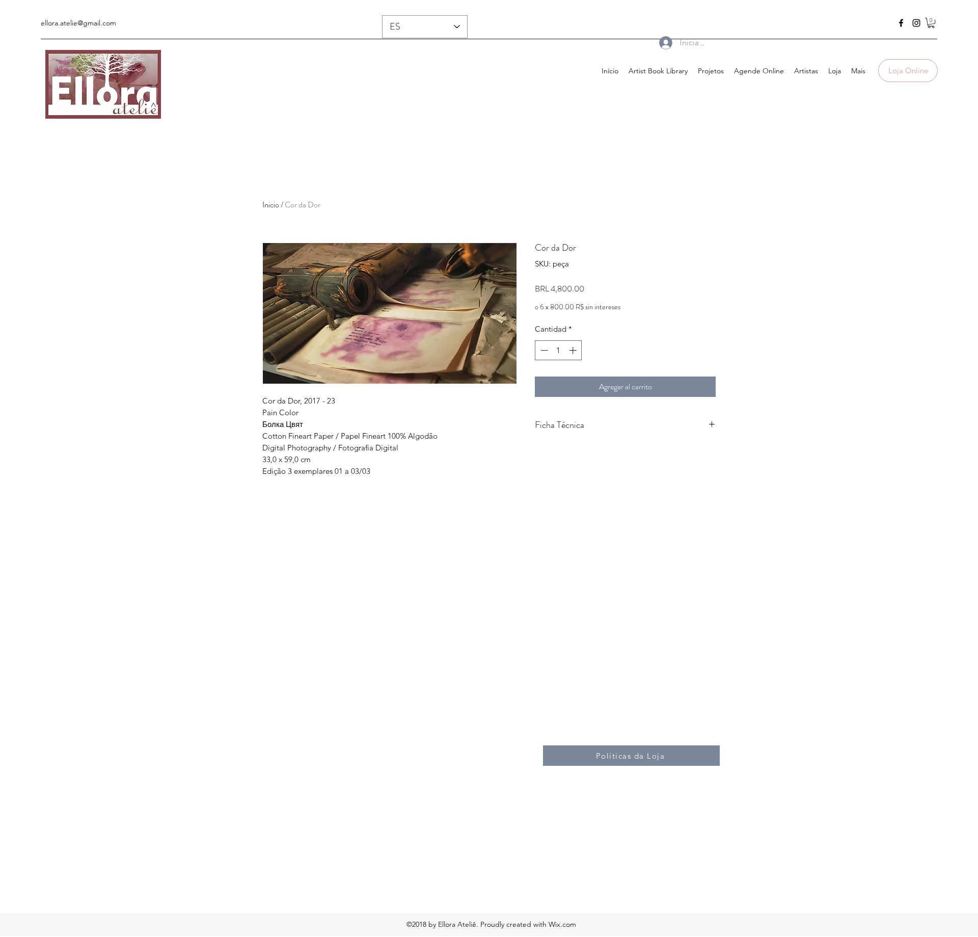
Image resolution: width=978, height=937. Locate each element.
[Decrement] (543, 350)
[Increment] (574, 350)
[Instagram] (916, 23)
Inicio (270, 204)
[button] (931, 23)
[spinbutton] (558, 350)
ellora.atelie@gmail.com (78, 23)
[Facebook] (901, 23)
